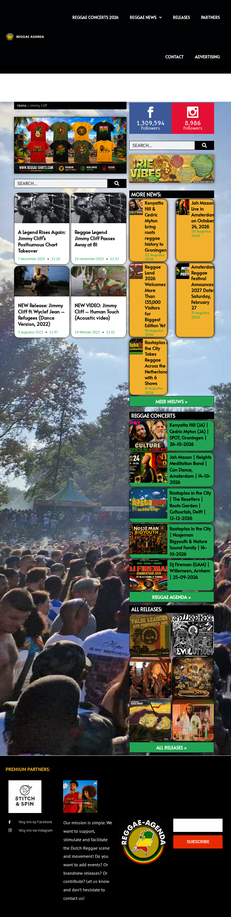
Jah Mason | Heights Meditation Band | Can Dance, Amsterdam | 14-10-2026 (190, 469)
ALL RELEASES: (146, 609)
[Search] (116, 183)
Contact (174, 56)
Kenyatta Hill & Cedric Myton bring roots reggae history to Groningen (155, 226)
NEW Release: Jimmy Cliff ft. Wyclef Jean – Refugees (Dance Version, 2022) (41, 314)
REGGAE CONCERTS (153, 415)
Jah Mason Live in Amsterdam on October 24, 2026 (203, 214)
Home (21, 106)
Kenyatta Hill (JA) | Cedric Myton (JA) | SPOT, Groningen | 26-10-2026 (189, 434)
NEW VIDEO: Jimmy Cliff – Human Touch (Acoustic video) (97, 311)
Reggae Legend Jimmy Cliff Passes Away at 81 (95, 238)
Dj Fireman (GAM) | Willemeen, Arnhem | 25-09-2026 (190, 570)
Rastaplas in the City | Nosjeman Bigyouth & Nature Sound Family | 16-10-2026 (190, 541)
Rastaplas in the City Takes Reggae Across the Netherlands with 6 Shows (157, 362)
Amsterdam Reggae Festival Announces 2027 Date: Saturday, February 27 (203, 287)
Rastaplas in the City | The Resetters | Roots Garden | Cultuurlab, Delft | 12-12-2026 (190, 505)
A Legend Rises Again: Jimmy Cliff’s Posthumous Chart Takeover (42, 241)
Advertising (207, 56)
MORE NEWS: (146, 194)
